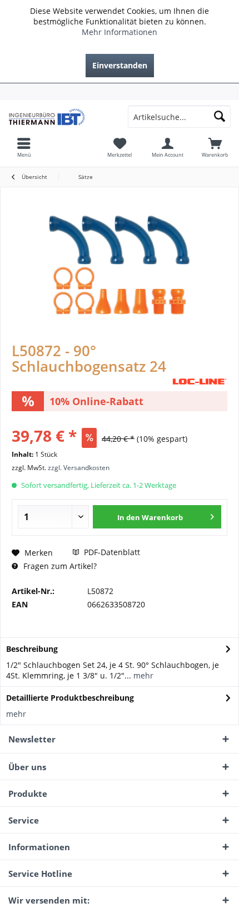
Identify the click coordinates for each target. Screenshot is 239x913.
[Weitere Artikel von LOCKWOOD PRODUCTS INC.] (199, 381)
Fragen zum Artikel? (59, 566)
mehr (142, 675)
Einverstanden (119, 65)
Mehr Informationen (119, 32)
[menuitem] (119, 91)
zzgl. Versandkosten (78, 467)
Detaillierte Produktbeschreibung (70, 697)
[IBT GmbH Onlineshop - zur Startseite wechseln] (59, 117)
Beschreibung (32, 648)
